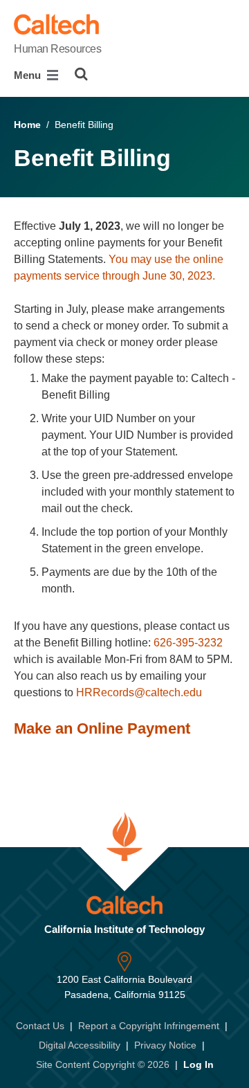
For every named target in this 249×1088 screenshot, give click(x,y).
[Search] (81, 74)
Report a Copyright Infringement (148, 1025)
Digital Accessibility (79, 1045)
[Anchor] (200, 728)
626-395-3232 (188, 643)
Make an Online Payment (102, 728)
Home (27, 124)
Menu (29, 75)
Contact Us (40, 1025)
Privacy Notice (165, 1045)
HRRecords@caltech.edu (139, 692)
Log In (198, 1064)
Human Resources (57, 49)
